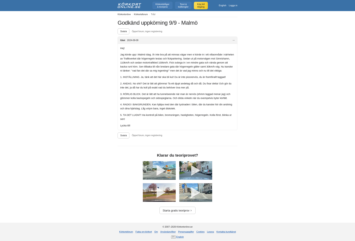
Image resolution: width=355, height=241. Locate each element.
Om (156, 231)
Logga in (233, 5)
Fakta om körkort (143, 231)
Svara (123, 31)
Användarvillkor (168, 231)
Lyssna (210, 231)
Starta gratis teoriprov (176, 210)
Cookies (200, 231)
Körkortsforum (126, 231)
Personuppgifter (186, 231)
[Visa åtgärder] (234, 40)
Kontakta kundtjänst (226, 231)
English (222, 5)
